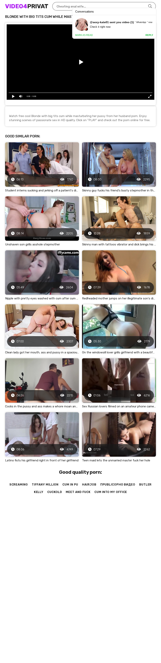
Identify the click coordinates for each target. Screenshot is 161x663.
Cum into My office (110, 492)
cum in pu (70, 484)
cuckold (54, 492)
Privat (26, 6)
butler (145, 484)
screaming (18, 484)
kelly (39, 492)
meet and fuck (78, 492)
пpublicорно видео (117, 484)
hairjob (89, 484)
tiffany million (45, 484)
